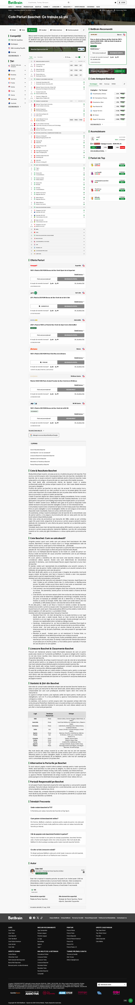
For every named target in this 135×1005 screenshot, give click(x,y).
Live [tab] (35, 57)
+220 (71, 65)
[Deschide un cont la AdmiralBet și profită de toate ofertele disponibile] (79, 339)
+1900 (76, 119)
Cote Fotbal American (14, 941)
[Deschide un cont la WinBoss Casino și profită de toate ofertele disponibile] (79, 394)
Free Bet (98, 936)
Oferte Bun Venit (13, 957)
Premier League (42, 936)
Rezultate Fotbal (42, 965)
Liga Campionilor (42, 930)
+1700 (75, 70)
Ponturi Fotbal (71, 930)
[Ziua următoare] (71, 57)
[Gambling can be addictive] (32, 993)
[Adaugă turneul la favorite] (31, 61)
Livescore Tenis (42, 960)
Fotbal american (57, 30)
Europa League (42, 933)
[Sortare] (84, 30)
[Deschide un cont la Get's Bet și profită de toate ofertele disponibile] (79, 310)
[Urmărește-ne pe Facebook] (34, 918)
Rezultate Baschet (43, 971)
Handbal (43, 30)
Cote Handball (12, 938)
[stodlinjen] (83, 993)
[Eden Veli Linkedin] (83, 872)
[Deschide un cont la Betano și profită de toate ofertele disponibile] (79, 367)
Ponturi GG (70, 941)
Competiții (40, 973)
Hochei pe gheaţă (73, 30)
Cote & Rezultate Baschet (37, 449)
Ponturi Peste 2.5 (72, 947)
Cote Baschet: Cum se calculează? (40, 452)
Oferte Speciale (100, 938)
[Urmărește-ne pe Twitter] (38, 918)
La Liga (40, 938)
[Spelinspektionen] (99, 993)
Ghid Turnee (70, 957)
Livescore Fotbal (42, 957)
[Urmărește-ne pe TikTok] (41, 918)
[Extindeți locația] (25, 66)
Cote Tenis (11, 933)
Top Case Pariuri (101, 930)
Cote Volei (11, 947)
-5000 (71, 119)
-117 (80, 75)
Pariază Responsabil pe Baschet (39, 464)
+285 (80, 70)
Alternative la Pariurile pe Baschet (40, 461)
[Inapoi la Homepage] (15, 2)
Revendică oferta (71, 279)
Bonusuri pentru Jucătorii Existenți (18, 965)
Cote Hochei (11, 944)
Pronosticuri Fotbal (43, 954)
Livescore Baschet (43, 962)
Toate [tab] (30, 57)
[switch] (78, 57)
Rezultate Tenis (42, 968)
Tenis (23, 30)
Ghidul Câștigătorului (73, 960)
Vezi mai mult (70, 389)
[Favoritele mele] (115, 2)
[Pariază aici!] (95, 59)
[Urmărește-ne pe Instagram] (30, 918)
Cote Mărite (99, 941)
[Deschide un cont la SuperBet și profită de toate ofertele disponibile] (79, 283)
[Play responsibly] (49, 993)
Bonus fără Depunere (14, 962)
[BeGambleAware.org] (15, 993)
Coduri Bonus (12, 954)
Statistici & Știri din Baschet (38, 458)
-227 (80, 65)
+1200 (75, 75)
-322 (71, 70)
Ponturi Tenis (70, 933)
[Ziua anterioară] (63, 57)
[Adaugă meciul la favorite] (31, 64)
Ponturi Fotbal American (74, 938)
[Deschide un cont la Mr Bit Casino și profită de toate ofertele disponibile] (79, 423)
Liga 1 (39, 947)
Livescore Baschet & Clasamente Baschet (42, 455)
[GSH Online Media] (116, 993)
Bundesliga (41, 941)
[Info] (130, 1000)
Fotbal (14, 30)
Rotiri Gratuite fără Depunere (16, 960)
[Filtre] (84, 57)
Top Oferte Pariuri (101, 933)
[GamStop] (66, 993)
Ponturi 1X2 (70, 944)
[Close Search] (68, 2)
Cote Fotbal (11, 930)
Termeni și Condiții (72, 954)
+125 (71, 75)
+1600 (76, 65)
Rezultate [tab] (40, 57)
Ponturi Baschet (71, 936)
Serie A (40, 944)
